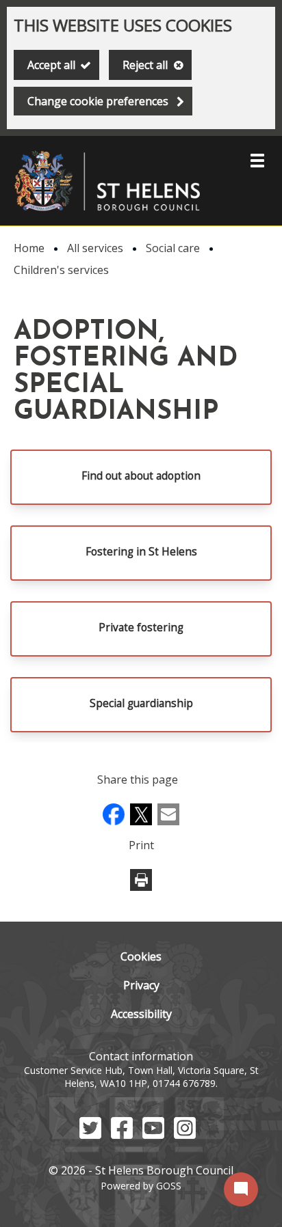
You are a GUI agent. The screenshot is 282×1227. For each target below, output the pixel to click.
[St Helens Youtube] (153, 1134)
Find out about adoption (141, 476)
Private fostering (141, 627)
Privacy (141, 985)
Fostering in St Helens (141, 551)
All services (95, 248)
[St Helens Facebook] (122, 1134)
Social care (173, 248)
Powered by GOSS (141, 1185)
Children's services (61, 269)
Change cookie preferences (97, 101)
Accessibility (141, 1013)
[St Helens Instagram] (185, 1134)
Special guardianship (141, 703)
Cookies (141, 956)
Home (29, 248)
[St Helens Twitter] (90, 1134)
